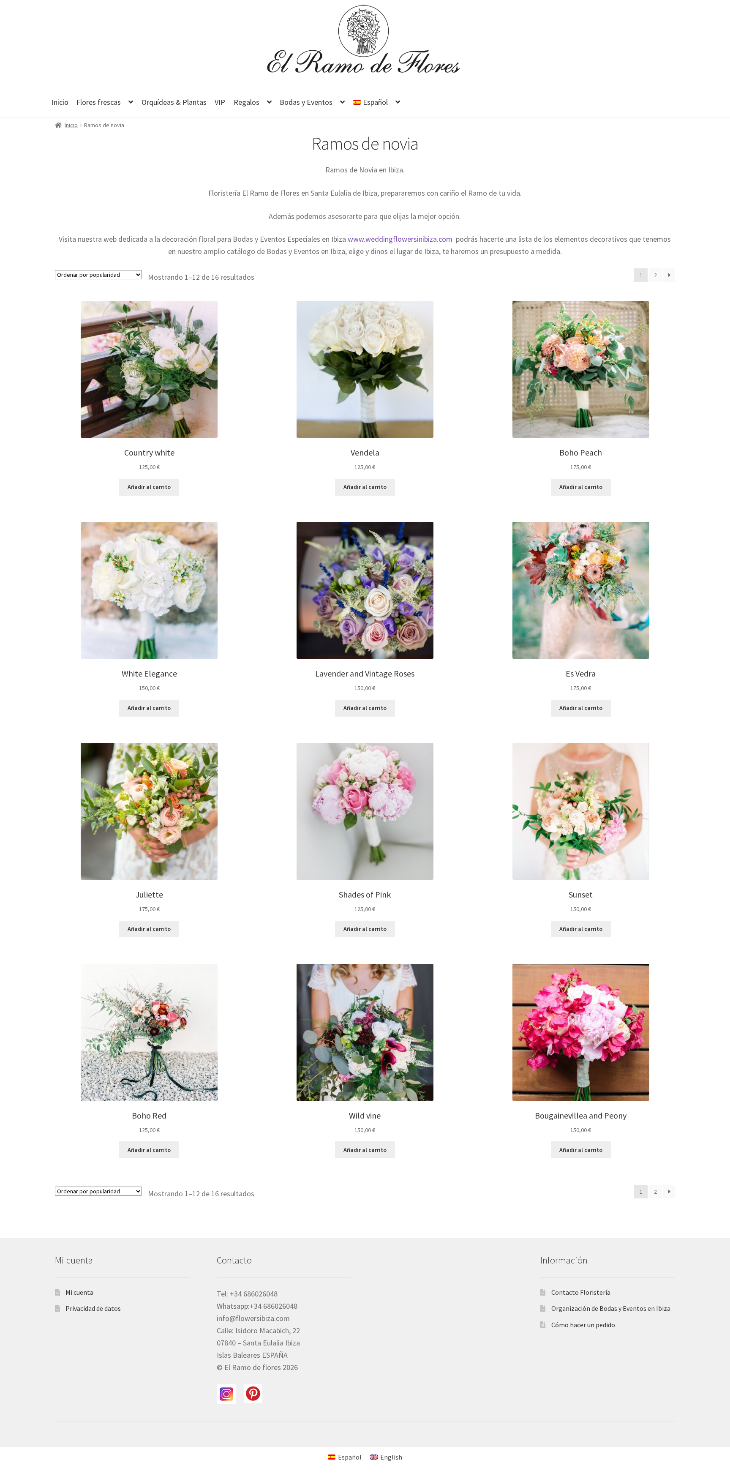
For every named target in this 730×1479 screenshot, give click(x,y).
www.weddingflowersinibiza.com (401, 239)
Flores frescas (98, 102)
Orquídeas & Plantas (174, 102)
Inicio (60, 102)
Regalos (246, 102)
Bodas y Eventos (306, 102)
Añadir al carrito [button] (149, 487)
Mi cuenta (79, 1292)
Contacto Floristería (580, 1292)
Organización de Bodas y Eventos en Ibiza (610, 1308)
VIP (220, 102)
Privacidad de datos (93, 1308)
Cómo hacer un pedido (583, 1325)
